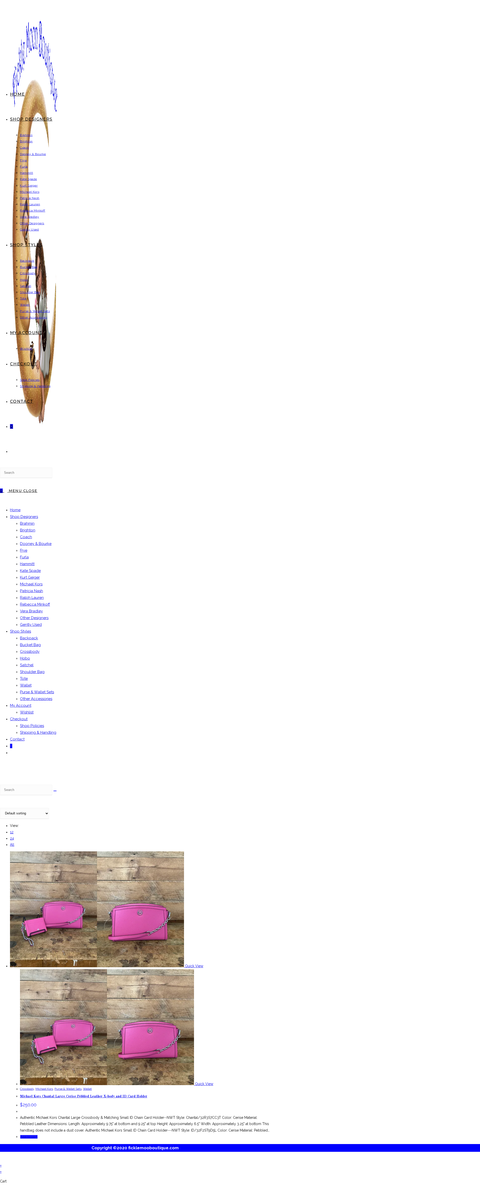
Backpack (29, 638)
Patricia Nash (31, 591)
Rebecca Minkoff (35, 604)
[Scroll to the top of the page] (1, 1159)
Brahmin (27, 523)
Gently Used (31, 624)
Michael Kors (31, 584)
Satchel (27, 665)
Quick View (193, 966)
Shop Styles (20, 631)
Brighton (27, 530)
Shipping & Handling (38, 732)
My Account (20, 705)
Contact (17, 739)
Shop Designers (24, 516)
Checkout (19, 719)
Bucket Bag (30, 645)
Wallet (26, 685)
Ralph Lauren (32, 597)
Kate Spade (30, 570)
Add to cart (29, 1137)
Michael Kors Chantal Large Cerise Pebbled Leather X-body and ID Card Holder (83, 1096)
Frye (23, 550)
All (12, 845)
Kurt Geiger (30, 577)
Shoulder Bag (32, 672)
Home (15, 510)
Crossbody (30, 651)
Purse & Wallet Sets (37, 692)
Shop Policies (32, 725)
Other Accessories (36, 699)
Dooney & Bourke (36, 543)
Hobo (25, 658)
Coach (26, 537)
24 (12, 838)
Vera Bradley (31, 611)
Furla (24, 557)
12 (12, 832)
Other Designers (34, 618)
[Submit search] (55, 790)
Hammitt (27, 564)
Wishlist (27, 712)
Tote (24, 678)
